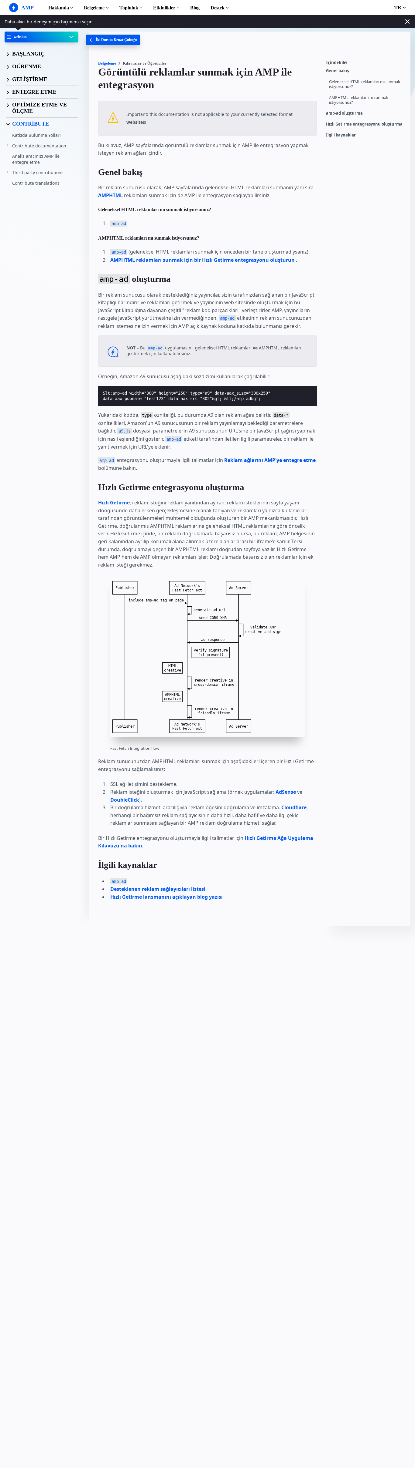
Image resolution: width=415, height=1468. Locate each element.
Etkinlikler (164, 7)
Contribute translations (36, 183)
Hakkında (58, 7)
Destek (218, 7)
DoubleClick (124, 799)
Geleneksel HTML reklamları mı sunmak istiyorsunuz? (364, 84)
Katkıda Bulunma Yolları (36, 135)
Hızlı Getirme (114, 502)
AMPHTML (110, 195)
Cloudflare (294, 807)
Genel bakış (337, 70)
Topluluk (128, 7)
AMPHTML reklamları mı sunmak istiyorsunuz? (358, 100)
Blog (195, 7)
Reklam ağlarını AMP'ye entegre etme (270, 460)
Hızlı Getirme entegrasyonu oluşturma (364, 124)
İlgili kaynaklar (341, 135)
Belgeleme (94, 7)
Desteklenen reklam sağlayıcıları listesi (157, 889)
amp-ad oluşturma (344, 113)
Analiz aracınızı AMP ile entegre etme (36, 159)
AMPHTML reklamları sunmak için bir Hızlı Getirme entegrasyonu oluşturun (202, 260)
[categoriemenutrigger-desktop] (113, 40)
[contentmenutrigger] (365, 64)
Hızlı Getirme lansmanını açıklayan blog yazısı (166, 897)
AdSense (286, 792)
